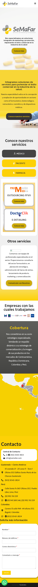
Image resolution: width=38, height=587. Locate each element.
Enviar (6, 573)
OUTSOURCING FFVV (19, 196)
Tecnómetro (22, 585)
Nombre (5, 530)
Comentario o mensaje (11, 555)
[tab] (19, 153)
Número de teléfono (10, 538)
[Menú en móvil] (35, 3)
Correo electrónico (9, 547)
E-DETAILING (19, 220)
